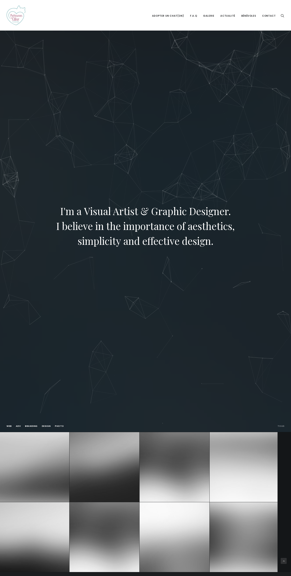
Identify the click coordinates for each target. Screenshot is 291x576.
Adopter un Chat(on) (168, 15)
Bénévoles (248, 15)
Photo (59, 426)
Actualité (227, 15)
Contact (269, 15)
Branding (31, 426)
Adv (18, 426)
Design (46, 426)
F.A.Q (193, 15)
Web (9, 426)
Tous (281, 426)
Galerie (208, 15)
